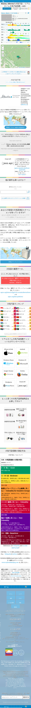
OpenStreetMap (22, 67)
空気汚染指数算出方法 (15, 634)
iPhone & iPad (8, 349)
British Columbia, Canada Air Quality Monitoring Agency (15, 676)
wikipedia (16, 546)
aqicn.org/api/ (21, 174)
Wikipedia (8, 554)
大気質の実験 (15, 624)
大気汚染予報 (15, 635)
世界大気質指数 (15, 572)
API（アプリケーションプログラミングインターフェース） (15, 639)
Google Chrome (8, 371)
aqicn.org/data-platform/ (15, 296)
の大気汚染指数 (9, 13)
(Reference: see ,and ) (15, 504)
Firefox (22, 371)
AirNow (14, 554)
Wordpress (8, 382)
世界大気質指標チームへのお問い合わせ (15, 614)
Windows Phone (8, 360)
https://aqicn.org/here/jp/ (16, 140)
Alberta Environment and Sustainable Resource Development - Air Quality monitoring (15, 673)
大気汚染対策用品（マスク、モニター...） (15, 637)
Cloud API (22, 382)
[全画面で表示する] (28, 13)
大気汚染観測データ (15, 632)
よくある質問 (15, 629)
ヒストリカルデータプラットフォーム (15, 641)
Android (22, 349)
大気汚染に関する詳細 (15, 622)
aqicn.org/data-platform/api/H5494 (22, 169)
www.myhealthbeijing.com (10, 562)
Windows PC (22, 360)
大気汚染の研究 (15, 619)
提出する (26, 697)
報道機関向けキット (15, 616)
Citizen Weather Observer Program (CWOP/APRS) (15, 671)
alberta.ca (24, 104)
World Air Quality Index (16, 576)
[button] (28, 46)
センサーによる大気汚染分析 (15, 625)
